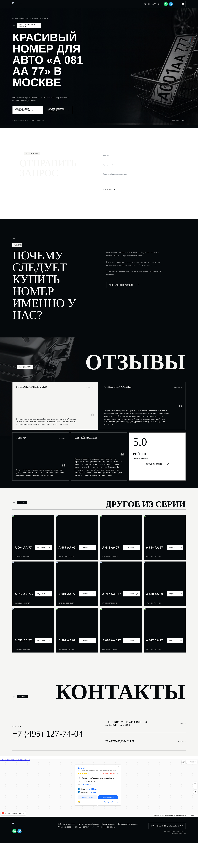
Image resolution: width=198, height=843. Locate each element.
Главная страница (18, 18)
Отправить (109, 189)
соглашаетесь (129, 182)
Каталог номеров (32, 18)
